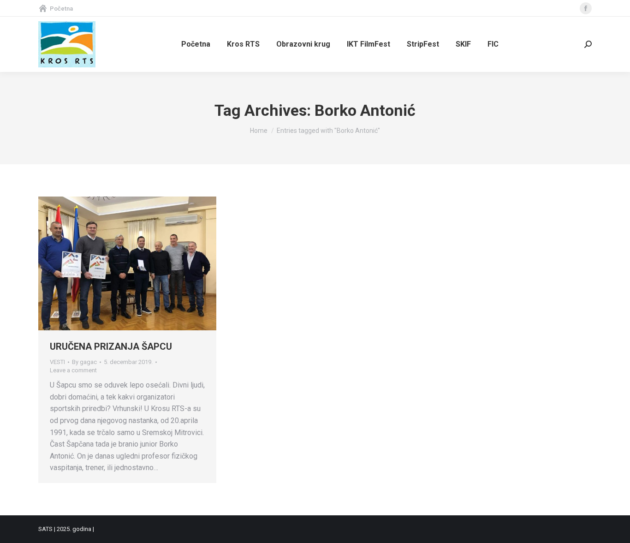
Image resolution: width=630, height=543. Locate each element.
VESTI (57, 361)
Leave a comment (73, 370)
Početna (61, 8)
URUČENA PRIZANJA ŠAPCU (111, 346)
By (84, 361)
